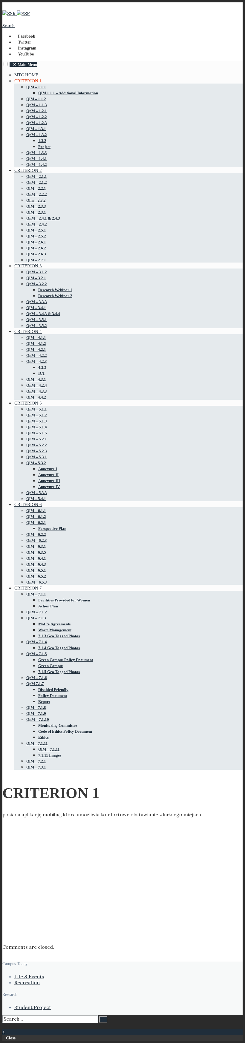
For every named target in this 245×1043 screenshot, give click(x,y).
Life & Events (29, 976)
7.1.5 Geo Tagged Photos (59, 671)
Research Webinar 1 (55, 290)
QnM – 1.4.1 (36, 158)
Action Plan (48, 606)
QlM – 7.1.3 (36, 618)
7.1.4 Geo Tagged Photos (59, 648)
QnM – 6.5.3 (36, 582)
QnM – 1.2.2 (36, 117)
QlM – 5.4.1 (36, 498)
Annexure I (47, 469)
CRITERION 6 (28, 504)
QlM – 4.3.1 (36, 379)
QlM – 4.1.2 (36, 343)
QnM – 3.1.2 (36, 272)
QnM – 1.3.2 (36, 134)
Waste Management (54, 630)
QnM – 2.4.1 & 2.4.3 (43, 218)
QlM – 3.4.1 (36, 308)
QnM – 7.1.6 (36, 677)
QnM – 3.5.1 (36, 319)
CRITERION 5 (28, 403)
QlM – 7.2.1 (36, 761)
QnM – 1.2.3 (36, 123)
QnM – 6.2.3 (36, 540)
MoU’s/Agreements (54, 624)
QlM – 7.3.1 (36, 767)
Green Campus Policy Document (65, 660)
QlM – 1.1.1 (36, 87)
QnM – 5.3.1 (36, 457)
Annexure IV (49, 487)
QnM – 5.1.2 (36, 415)
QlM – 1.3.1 (36, 128)
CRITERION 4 (28, 331)
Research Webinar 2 (55, 296)
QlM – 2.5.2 (36, 236)
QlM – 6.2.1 (36, 522)
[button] (5, 64)
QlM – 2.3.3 (36, 206)
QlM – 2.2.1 (36, 188)
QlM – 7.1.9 (36, 713)
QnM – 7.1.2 (36, 612)
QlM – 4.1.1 (36, 337)
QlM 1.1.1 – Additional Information (68, 93)
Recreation (27, 982)
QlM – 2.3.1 (36, 212)
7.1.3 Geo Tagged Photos (59, 636)
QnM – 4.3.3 (36, 391)
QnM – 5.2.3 (36, 451)
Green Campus (50, 666)
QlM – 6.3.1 (36, 546)
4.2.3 (42, 367)
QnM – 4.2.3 (36, 361)
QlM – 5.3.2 (36, 463)
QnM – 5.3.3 (36, 492)
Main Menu (25, 64)
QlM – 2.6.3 (36, 254)
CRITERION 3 (28, 265)
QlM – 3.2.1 (36, 278)
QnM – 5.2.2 (36, 445)
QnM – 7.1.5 (36, 654)
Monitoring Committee (57, 725)
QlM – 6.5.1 (36, 570)
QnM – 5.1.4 (36, 427)
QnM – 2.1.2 (36, 182)
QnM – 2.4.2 (36, 224)
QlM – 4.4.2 (36, 397)
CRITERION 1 (28, 80)
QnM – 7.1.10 (37, 719)
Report (44, 701)
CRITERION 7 (28, 588)
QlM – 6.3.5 (36, 552)
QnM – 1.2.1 (36, 111)
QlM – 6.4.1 (36, 558)
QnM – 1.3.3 (36, 152)
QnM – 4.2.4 (36, 385)
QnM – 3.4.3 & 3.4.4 (43, 313)
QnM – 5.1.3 (36, 421)
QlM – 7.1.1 (36, 594)
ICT (41, 373)
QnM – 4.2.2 (36, 355)
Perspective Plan (52, 528)
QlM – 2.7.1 (36, 260)
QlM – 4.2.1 (36, 349)
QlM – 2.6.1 (36, 242)
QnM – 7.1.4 (36, 642)
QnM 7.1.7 (35, 683)
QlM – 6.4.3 (36, 564)
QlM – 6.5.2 (36, 576)
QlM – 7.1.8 (36, 707)
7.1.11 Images (49, 755)
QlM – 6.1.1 (36, 510)
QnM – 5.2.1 (36, 439)
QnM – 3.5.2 (36, 325)
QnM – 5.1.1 (36, 409)
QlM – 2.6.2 (36, 248)
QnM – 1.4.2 (36, 164)
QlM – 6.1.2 (36, 516)
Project (44, 146)
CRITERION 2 (28, 170)
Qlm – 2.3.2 (36, 200)
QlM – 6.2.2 (36, 534)
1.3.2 (42, 140)
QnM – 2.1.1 (36, 176)
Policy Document (52, 695)
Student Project (32, 1007)
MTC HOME (26, 74)
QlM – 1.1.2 (36, 99)
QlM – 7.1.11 (37, 743)
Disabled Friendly (53, 689)
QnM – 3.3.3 (36, 302)
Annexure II (48, 475)
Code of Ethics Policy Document (65, 731)
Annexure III (49, 481)
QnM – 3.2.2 (36, 284)
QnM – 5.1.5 (36, 433)
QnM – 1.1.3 (36, 105)
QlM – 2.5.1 (36, 230)
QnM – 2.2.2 (36, 194)
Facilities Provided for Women (64, 600)
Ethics (43, 737)
